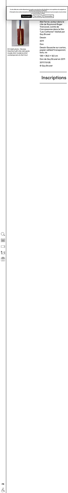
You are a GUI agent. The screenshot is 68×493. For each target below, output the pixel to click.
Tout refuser (37, 16)
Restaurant (3, 253)
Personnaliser (48, 16)
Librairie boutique (3, 259)
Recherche (3, 234)
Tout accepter (26, 16)
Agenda (3, 240)
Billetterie (3, 246)
